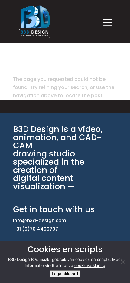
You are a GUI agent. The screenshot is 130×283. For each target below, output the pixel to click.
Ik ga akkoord (65, 273)
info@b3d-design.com (39, 220)
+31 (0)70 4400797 (35, 229)
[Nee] (122, 262)
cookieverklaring (89, 265)
